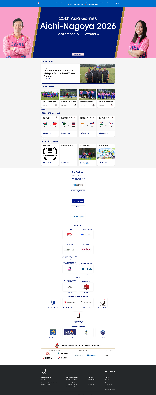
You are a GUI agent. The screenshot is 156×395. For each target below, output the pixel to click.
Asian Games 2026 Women (76, 4)
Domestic (75, 2)
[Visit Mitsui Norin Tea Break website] (70, 249)
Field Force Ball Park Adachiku (86, 163)
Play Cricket (88, 2)
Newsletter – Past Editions (110, 389)
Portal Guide (90, 386)
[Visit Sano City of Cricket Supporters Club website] (102, 302)
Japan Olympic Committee (71, 382)
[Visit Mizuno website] (78, 201)
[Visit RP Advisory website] (70, 287)
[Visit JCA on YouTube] (113, 371)
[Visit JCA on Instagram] (111, 371)
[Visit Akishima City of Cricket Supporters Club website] (78, 316)
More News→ (44, 109)
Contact (106, 386)
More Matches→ (45, 138)
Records (81, 2)
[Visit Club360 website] (86, 287)
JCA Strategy (107, 382)
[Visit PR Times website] (86, 268)
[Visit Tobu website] (78, 216)
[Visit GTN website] (70, 234)
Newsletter (95, 2)
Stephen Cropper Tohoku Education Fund (49, 382)
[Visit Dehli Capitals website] (103, 332)
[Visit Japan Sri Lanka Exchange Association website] (86, 302)
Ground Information (91, 384)
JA (118, 3)
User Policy (63, 394)
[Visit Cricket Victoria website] (86, 332)
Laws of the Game (91, 379)
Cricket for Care (44, 381)
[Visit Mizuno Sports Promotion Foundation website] (53, 302)
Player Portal (109, 2)
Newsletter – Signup (108, 387)
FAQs (59, 394)
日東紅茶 (71, 256)
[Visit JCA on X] (108, 371)
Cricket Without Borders (45, 384)
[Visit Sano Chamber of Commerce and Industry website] (70, 302)
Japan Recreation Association (71, 384)
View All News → (111, 61)
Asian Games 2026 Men (92, 4)
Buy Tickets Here (78, 54)
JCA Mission (107, 381)
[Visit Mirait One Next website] (86, 234)
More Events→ (45, 166)
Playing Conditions (91, 381)
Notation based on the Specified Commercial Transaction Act (86, 394)
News (55, 2)
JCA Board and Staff (108, 384)
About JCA (107, 379)
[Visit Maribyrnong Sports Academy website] (70, 332)
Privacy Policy (70, 394)
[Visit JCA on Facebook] (106, 371)
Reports (89, 382)
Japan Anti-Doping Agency (71, 386)
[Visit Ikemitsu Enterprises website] (86, 249)
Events (60, 2)
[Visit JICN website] (70, 268)
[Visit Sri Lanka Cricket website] (53, 332)
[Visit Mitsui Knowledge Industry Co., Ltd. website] (78, 185)
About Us (102, 2)
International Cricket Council (71, 379)
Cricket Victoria (44, 379)
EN (115, 3)
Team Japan (68, 2)
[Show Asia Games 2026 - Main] (76, 57)
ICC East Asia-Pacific (70, 381)
